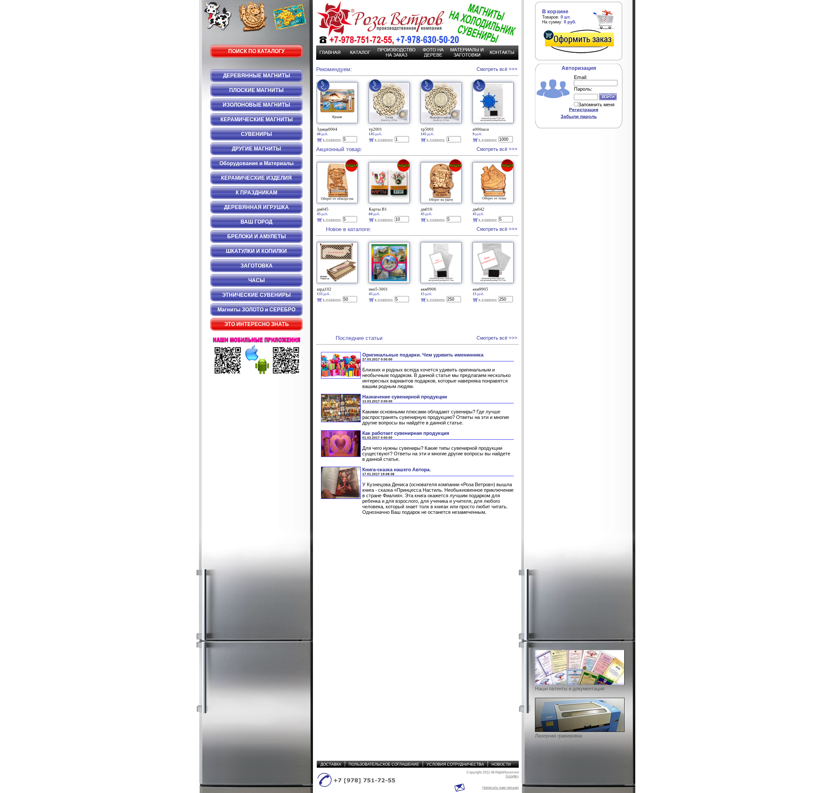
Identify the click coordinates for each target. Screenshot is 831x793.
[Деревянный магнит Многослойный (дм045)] (338, 204)
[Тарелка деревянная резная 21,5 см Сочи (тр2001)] (390, 124)
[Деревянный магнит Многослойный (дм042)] (494, 204)
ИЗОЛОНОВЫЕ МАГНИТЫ (256, 105)
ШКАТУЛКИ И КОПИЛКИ (256, 251)
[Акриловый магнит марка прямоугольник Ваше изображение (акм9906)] (442, 284)
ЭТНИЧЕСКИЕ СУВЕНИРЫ (256, 295)
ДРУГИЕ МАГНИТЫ (256, 148)
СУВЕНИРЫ (256, 134)
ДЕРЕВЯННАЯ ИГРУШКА (256, 207)
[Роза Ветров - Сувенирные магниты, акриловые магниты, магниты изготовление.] (414, 23)
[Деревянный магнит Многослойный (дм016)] (442, 204)
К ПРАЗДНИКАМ (256, 192)
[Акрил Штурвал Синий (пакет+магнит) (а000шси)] (494, 124)
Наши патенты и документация (569, 688)
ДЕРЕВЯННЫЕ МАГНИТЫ (256, 75)
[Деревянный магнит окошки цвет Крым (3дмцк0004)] (338, 124)
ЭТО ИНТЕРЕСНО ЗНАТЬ (256, 324)
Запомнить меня (596, 104)
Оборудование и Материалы (256, 163)
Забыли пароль (579, 116)
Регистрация (583, 109)
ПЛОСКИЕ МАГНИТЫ (256, 90)
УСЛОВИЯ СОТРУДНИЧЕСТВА (455, 764)
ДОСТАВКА (330, 764)
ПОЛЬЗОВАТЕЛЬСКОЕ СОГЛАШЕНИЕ (384, 764)
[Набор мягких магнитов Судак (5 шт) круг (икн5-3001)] (390, 284)
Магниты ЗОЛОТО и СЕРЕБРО (256, 309)
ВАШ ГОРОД (256, 222)
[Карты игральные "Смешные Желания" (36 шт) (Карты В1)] (390, 204)
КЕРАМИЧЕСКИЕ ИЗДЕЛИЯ (256, 178)
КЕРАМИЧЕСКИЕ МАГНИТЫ (256, 119)
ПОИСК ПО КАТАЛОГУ (256, 51)
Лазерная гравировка (558, 735)
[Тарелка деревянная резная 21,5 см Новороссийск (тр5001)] (442, 124)
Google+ (512, 776)
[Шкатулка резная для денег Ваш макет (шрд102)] (338, 284)
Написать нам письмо (500, 787)
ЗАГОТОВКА (257, 265)
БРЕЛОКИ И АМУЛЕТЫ (256, 236)
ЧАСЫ (256, 280)
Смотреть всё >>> (497, 69)
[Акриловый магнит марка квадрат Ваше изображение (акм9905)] (494, 284)
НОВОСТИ (501, 764)
